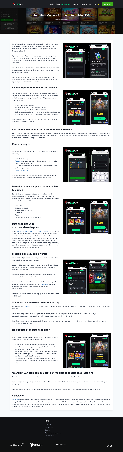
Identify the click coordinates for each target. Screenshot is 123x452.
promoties (45, 284)
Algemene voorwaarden (53, 433)
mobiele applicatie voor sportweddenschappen (33, 231)
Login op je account (21, 170)
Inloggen (84, 4)
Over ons (48, 424)
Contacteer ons (50, 436)
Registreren (108, 4)
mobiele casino (29, 306)
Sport (58, 4)
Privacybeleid (49, 427)
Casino (52, 4)
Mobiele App (65, 4)
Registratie (92, 4)
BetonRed (15, 399)
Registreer (18, 161)
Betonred (57, 19)
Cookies (47, 430)
